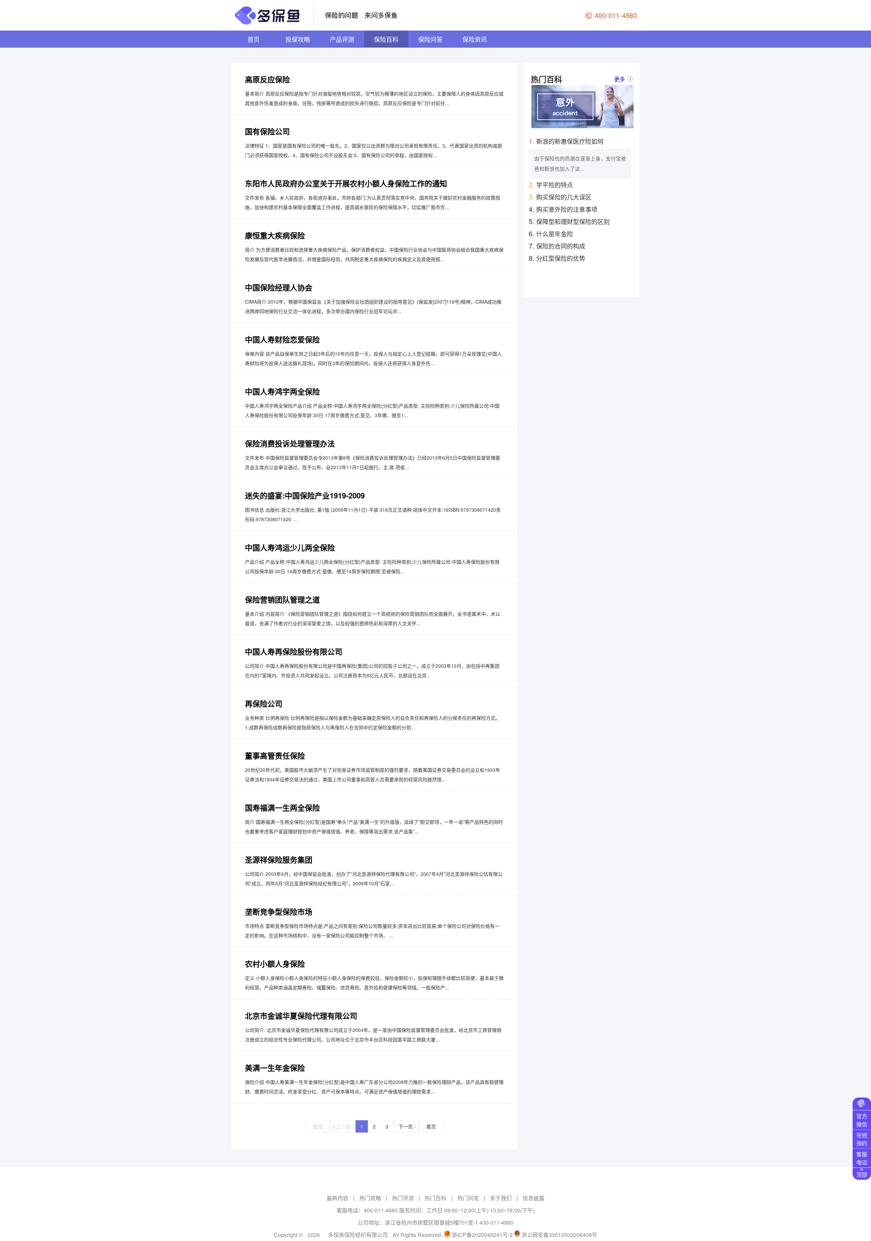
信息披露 (533, 1198)
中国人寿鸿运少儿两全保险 (290, 547)
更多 (619, 79)
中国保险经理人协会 (278, 287)
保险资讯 (474, 39)
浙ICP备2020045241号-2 (482, 1235)
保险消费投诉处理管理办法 (290, 443)
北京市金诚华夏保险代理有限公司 (301, 1015)
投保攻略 (297, 39)
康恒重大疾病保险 (275, 235)
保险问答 (430, 39)
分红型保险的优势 (557, 258)
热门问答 (468, 1198)
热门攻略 (370, 1198)
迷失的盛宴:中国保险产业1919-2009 (305, 495)
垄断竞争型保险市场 (278, 911)
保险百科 (386, 39)
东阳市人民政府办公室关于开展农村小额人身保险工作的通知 (346, 183)
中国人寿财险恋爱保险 (282, 339)
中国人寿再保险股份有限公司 (293, 651)
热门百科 (435, 1198)
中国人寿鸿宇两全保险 (282, 391)
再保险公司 (263, 703)
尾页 (431, 1126)
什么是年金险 (551, 233)
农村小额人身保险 (275, 963)
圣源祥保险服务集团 (278, 859)
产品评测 (342, 39)
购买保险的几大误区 (560, 197)
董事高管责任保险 (275, 755)
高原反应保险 (267, 79)
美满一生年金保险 (275, 1067)
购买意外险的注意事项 (563, 209)
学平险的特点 (551, 184)
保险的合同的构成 (557, 246)
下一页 (406, 1126)
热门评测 (403, 1198)
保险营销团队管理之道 (282, 599)
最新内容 (337, 1198)
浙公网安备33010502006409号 (559, 1235)
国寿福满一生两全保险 (282, 807)
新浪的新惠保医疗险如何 (566, 141)
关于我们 (501, 1198)
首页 (253, 39)
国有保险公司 (267, 131)
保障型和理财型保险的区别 (569, 221)
